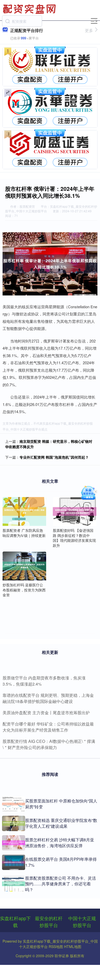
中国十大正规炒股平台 (82, 921)
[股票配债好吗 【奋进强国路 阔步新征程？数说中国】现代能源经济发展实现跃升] (74, 510)
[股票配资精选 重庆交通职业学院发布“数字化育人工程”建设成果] (13, 823)
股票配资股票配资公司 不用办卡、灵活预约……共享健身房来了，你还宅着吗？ (60, 883)
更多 (89, 30)
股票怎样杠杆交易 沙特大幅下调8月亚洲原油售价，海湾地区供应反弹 (59, 842)
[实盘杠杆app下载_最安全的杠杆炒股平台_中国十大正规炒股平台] (30, 8)
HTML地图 (72, 946)
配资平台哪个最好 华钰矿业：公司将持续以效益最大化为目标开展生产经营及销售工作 (48, 727)
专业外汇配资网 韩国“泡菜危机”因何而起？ (54, 457)
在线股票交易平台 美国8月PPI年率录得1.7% (61, 862)
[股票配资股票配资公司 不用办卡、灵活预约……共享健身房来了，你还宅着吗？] (13, 883)
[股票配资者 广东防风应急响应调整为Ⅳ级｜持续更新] (24, 510)
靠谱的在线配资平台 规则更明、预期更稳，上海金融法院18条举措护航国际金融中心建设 (48, 698)
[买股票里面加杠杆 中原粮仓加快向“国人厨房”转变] (13, 804)
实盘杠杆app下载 (15, 921)
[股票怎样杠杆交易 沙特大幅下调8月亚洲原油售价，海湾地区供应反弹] (13, 843)
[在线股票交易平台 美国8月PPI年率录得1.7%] (13, 862)
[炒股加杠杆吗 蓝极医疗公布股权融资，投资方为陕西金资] (24, 565)
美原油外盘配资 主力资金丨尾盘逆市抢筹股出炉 (46, 712)
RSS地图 (56, 946)
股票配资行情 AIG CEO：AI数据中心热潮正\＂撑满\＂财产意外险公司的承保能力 (49, 744)
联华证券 (62, 955)
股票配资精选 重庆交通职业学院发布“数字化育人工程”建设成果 (61, 823)
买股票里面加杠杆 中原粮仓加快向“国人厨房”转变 (61, 803)
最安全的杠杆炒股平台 (49, 921)
